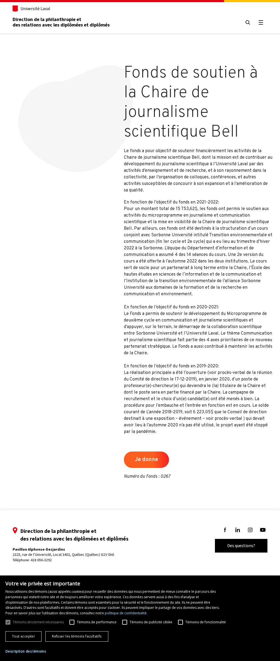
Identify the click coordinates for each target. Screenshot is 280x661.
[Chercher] (247, 22)
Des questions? (241, 545)
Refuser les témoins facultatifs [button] (76, 636)
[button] (25, 651)
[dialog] (140, 618)
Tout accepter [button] (23, 636)
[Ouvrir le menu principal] (260, 22)
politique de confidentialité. (126, 613)
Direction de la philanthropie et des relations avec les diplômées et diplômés (61, 22)
